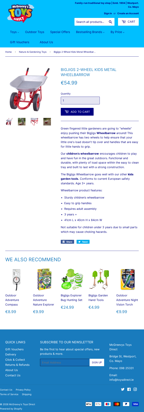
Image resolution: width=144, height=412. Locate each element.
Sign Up (97, 362)
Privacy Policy (23, 389)
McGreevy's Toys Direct (22, 404)
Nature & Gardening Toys (33, 51)
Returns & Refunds (17, 364)
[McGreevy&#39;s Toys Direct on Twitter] (123, 389)
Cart (131, 21)
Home (8, 51)
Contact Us (12, 375)
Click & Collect (15, 359)
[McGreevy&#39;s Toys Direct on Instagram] (135, 389)
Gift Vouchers (14, 349)
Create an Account (128, 13)
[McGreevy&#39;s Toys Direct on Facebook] (129, 389)
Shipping (26, 394)
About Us (11, 370)
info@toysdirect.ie (121, 379)
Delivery (10, 354)
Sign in (108, 13)
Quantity (66, 93)
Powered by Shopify (11, 408)
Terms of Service (9, 394)
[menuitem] (12, 32)
